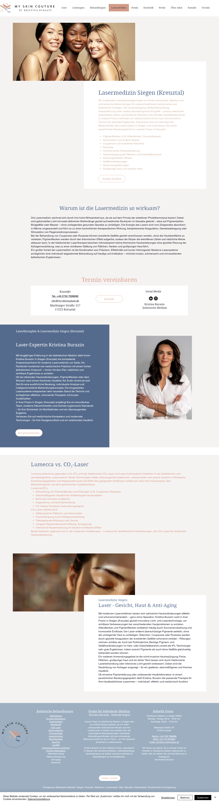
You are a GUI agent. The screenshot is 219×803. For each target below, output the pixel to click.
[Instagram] (156, 298)
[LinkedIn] (151, 298)
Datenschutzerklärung (39, 799)
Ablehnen (185, 797)
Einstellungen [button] (168, 797)
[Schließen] (215, 797)
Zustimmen (203, 797)
